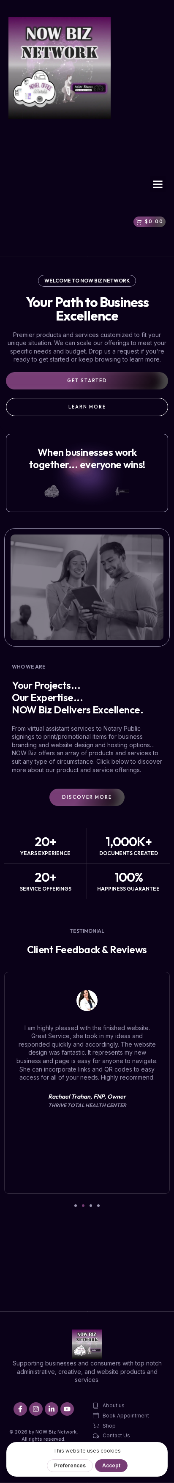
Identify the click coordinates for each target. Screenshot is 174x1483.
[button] (158, 184)
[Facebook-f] (20, 1409)
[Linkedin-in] (51, 1409)
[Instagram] (36, 1409)
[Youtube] (67, 1409)
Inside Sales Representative (133, 1064)
